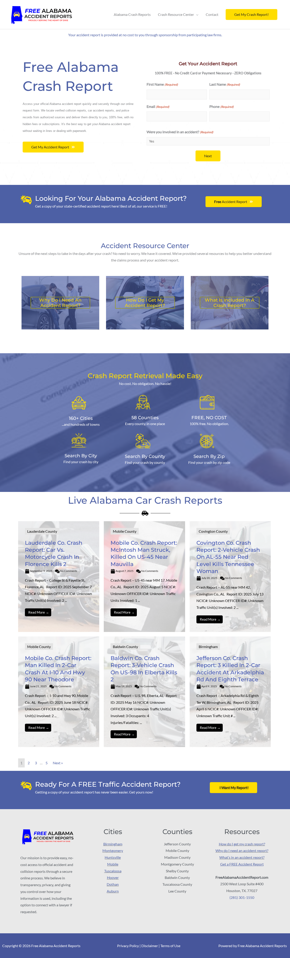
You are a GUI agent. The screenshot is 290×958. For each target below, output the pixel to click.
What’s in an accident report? (241, 857)
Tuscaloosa (112, 870)
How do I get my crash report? (242, 844)
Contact (212, 14)
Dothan (113, 884)
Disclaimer (149, 945)
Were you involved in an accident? (180, 132)
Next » (58, 763)
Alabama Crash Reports (132, 14)
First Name (162, 84)
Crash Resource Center (176, 14)
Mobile (112, 864)
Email (158, 106)
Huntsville (113, 857)
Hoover (113, 877)
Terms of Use (170, 945)
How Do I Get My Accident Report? (145, 302)
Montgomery (112, 850)
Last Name (224, 84)
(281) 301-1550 (242, 897)
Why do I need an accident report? (241, 850)
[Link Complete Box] (58, 576)
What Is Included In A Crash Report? (229, 302)
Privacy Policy (128, 945)
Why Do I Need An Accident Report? (60, 302)
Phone (221, 106)
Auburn (113, 891)
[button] (251, 14)
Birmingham (112, 844)
